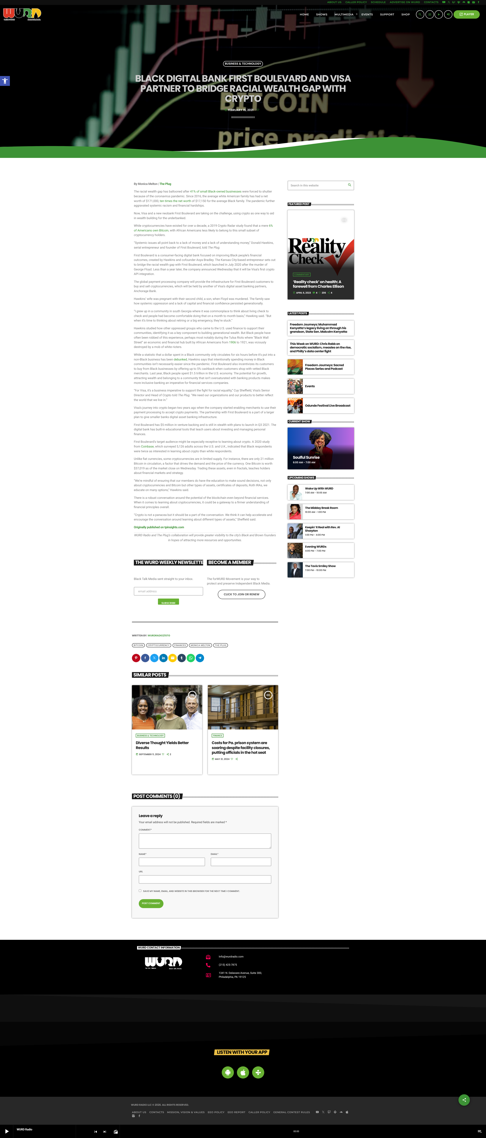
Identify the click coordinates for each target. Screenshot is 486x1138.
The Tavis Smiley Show (320, 566)
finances (180, 645)
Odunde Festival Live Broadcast (327, 405)
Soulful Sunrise (306, 457)
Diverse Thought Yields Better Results (162, 745)
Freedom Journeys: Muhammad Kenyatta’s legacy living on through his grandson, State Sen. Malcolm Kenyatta (318, 328)
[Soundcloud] (463, 2)
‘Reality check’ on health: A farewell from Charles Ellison (318, 284)
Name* (143, 854)
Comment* (145, 830)
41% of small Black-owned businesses (215, 191)
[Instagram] (473, 2)
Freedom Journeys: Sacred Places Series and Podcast (324, 367)
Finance (217, 735)
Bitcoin (138, 645)
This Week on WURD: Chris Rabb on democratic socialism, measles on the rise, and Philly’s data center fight (320, 347)
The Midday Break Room (321, 508)
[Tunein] (458, 2)
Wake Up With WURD (319, 488)
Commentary (301, 274)
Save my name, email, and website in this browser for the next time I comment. (191, 891)
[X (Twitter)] (448, 2)
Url (141, 871)
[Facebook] (478, 2)
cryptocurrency (159, 645)
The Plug (165, 184)
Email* (215, 854)
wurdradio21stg (159, 635)
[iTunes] (468, 2)
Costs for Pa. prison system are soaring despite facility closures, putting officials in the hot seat (241, 747)
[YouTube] (443, 2)
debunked (180, 359)
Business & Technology (243, 64)
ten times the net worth (175, 201)
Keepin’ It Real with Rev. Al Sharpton (322, 529)
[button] (5, 81)
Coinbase (147, 446)
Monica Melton (200, 645)
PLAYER (466, 14)
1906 (233, 342)
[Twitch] (453, 2)
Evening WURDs (315, 547)
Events (310, 386)
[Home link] (22, 14)
